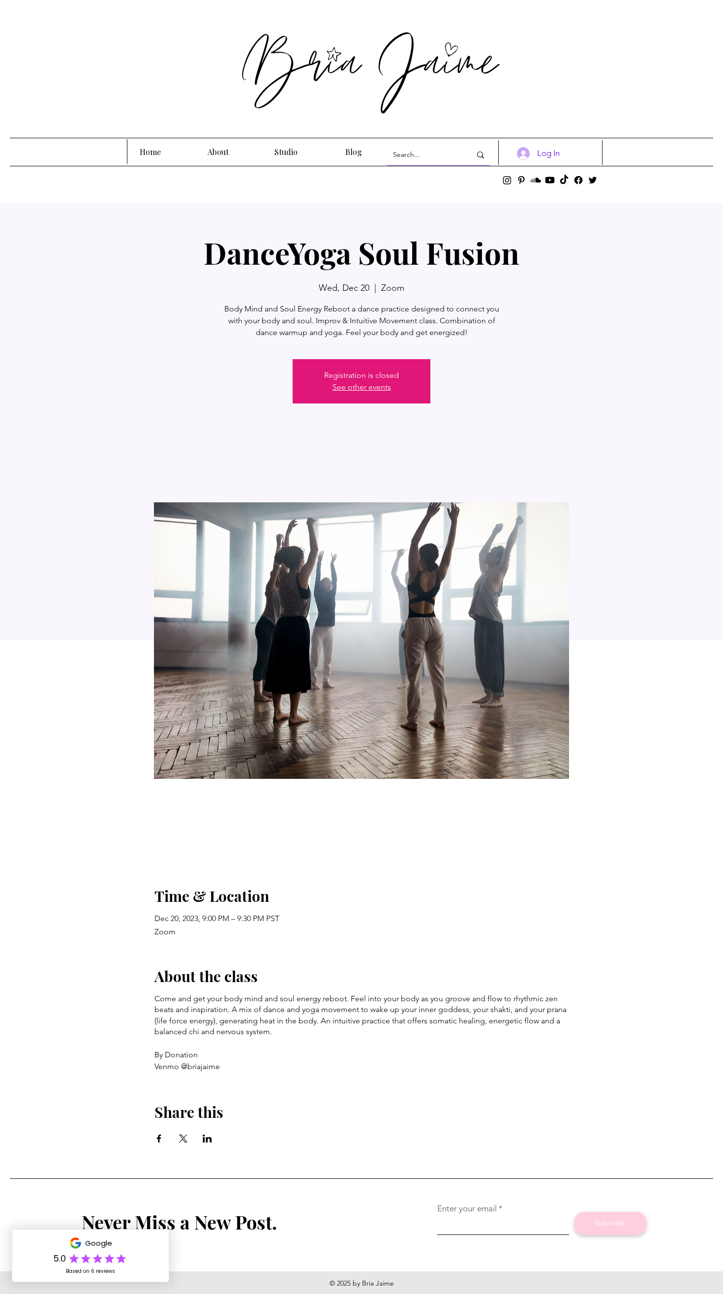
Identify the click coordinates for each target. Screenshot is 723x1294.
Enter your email (467, 1208)
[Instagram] (507, 180)
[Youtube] (549, 180)
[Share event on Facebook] (159, 1138)
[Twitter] (592, 180)
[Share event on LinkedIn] (207, 1138)
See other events (361, 387)
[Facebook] (578, 180)
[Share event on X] (183, 1138)
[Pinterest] (521, 180)
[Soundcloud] (535, 180)
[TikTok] (564, 180)
